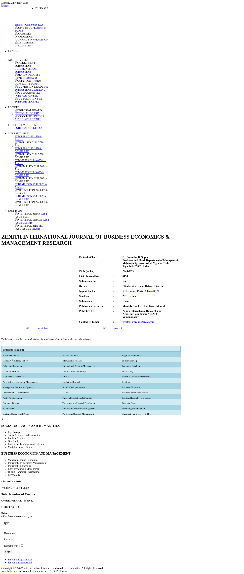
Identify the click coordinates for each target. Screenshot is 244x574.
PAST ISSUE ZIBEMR (27, 228)
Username (9, 533)
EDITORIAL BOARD (27, 113)
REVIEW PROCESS (26, 77)
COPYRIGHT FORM (27, 83)
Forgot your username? (20, 562)
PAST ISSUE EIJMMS (32, 221)
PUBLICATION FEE (26, 95)
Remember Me (12, 545)
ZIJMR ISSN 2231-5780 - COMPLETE (28, 150)
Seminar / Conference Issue (29, 24)
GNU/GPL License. (58, 571)
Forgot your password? (20, 559)
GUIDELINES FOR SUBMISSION (26, 70)
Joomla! (5, 571)
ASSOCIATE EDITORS (28, 119)
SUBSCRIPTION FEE (27, 101)
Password (9, 539)
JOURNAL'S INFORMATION (31, 39)
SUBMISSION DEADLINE (30, 89)
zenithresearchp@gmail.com (138, 322)
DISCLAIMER (23, 45)
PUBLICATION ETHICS (28, 127)
